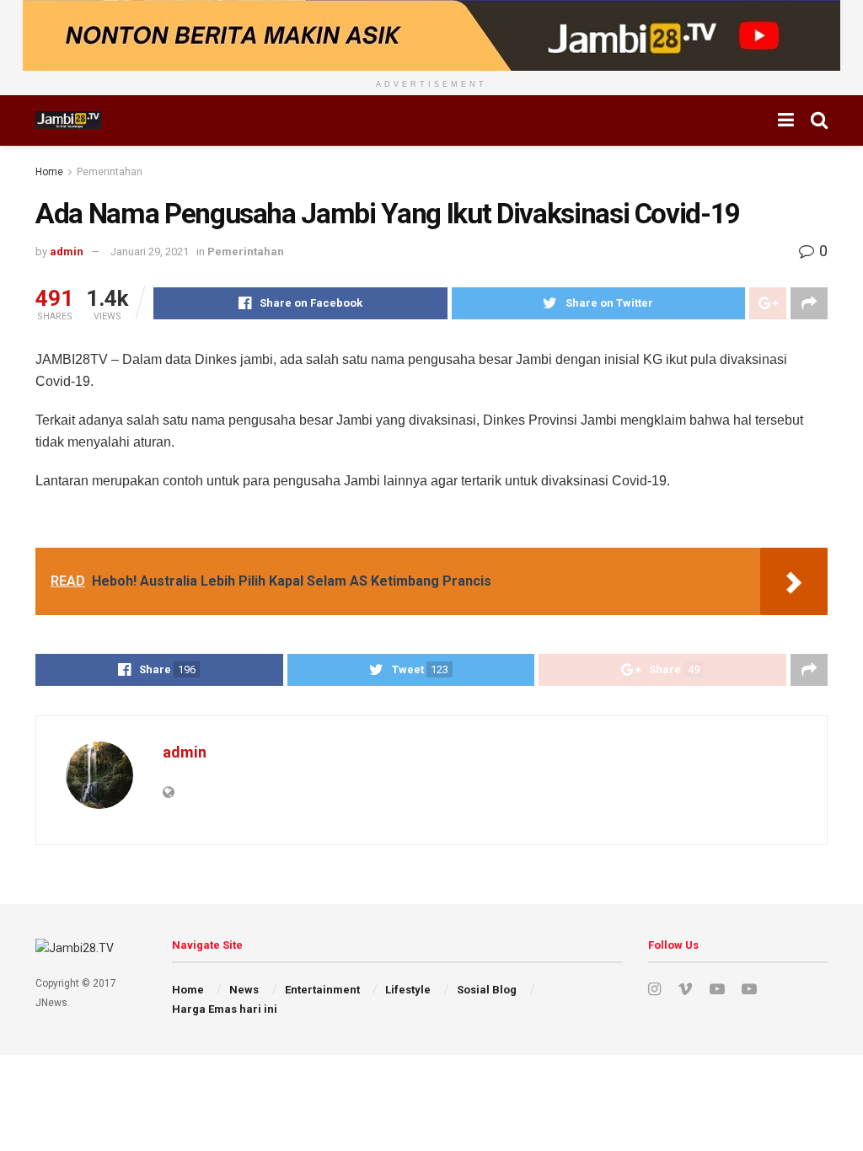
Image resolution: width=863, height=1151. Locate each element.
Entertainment (322, 989)
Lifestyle (408, 989)
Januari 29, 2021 (149, 251)
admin (66, 251)
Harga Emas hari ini (224, 1009)
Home (49, 172)
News (244, 989)
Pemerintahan (109, 172)
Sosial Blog (487, 989)
